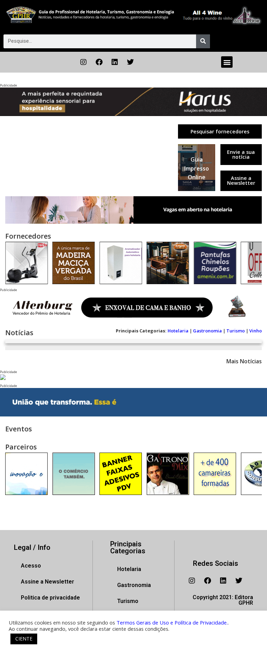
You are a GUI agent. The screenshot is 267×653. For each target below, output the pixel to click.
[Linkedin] (115, 62)
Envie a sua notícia (241, 154)
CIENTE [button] (23, 638)
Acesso (31, 565)
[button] (227, 62)
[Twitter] (130, 62)
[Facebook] (99, 62)
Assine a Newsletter (241, 180)
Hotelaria (178, 331)
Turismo (235, 331)
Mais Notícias (244, 361)
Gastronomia (207, 331)
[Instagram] (83, 62)
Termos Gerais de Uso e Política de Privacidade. (172, 622)
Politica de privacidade (50, 597)
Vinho (255, 331)
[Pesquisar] (203, 41)
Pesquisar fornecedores (220, 131)
